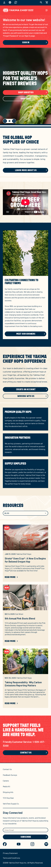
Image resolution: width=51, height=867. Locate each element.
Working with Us (25, 396)
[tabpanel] (25, 618)
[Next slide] (14, 121)
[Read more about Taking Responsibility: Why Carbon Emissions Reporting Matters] (25, 661)
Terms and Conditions (11, 858)
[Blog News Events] (25, 513)
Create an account (26, 389)
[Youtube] (19, 844)
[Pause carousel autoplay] (9, 121)
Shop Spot (26, 98)
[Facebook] (5, 844)
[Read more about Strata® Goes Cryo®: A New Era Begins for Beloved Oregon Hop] (25, 537)
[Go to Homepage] (18, 10)
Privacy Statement (10, 853)
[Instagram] (32, 844)
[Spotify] (46, 844)
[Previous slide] (5, 121)
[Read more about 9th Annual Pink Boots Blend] (25, 597)
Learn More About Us (26, 170)
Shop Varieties (25, 92)
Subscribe (26, 837)
